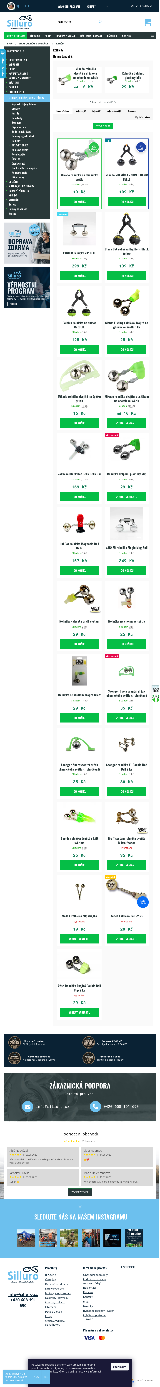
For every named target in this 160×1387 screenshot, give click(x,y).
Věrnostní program (69, 6)
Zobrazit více (80, 1192)
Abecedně (132, 111)
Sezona (12, 204)
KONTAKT (91, 6)
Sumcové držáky (20, 150)
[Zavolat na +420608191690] (20, 6)
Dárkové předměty (56, 1284)
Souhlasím (119, 1366)
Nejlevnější (81, 111)
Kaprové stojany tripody (24, 104)
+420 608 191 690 (121, 1106)
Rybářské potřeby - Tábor (98, 1310)
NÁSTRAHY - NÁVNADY (20, 78)
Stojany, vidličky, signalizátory (55, 1322)
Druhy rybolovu (54, 1288)
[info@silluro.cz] (29, 1106)
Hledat (100, 22)
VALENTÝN (14, 200)
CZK (132, 6)
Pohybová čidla (19, 173)
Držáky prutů (18, 163)
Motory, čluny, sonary (58, 1293)
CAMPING (13, 87)
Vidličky (16, 109)
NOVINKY (13, 195)
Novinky (88, 1306)
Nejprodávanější (114, 111)
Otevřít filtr (103, 126)
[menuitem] (15, 35)
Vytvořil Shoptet (144, 1380)
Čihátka (16, 159)
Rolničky (16, 141)
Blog (85, 1301)
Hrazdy (15, 113)
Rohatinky (17, 118)
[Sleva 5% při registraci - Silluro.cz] (27, 287)
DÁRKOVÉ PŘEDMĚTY (19, 191)
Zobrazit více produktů (101, 102)
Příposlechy (18, 177)
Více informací (92, 1371)
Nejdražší (96, 111)
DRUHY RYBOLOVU (18, 60)
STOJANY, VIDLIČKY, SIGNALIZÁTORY (26, 98)
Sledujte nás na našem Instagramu (81, 1216)
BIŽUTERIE (14, 83)
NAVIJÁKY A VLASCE (18, 73)
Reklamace (90, 1287)
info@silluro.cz (53, 1106)
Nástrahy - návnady (56, 1298)
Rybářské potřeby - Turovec (94, 1317)
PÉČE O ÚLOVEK (16, 92)
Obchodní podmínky (95, 1275)
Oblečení (50, 1307)
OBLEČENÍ (13, 182)
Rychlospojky (18, 154)
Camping (50, 1279)
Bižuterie (50, 1275)
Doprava (88, 1292)
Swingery (16, 122)
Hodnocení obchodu (80, 1134)
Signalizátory (19, 127)
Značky (12, 214)
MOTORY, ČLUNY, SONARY (21, 186)
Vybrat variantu (127, 423)
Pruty (48, 1316)
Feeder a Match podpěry (24, 168)
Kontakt (87, 1297)
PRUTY (12, 69)
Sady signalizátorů (21, 131)
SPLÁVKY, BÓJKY (20, 145)
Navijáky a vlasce (55, 1302)
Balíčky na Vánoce (18, 209)
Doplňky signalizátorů (23, 136)
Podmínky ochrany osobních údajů (94, 1281)
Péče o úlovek (53, 1311)
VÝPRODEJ (14, 64)
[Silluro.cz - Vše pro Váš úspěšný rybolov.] (23, 1274)
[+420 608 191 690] (97, 1106)
